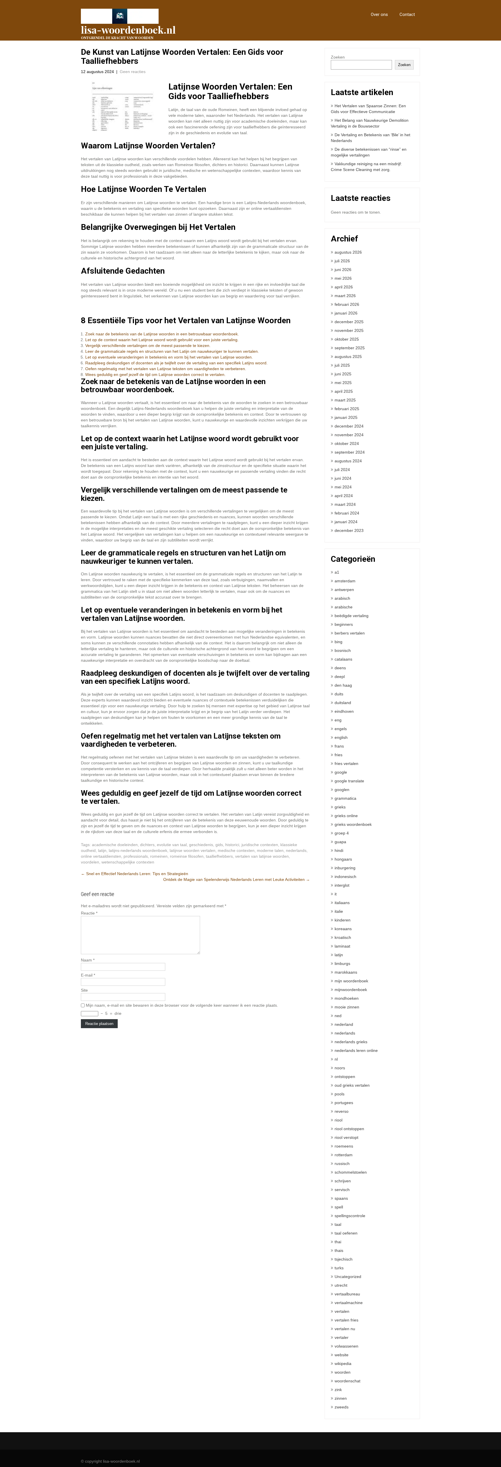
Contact (407, 14)
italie (339, 911)
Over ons (379, 14)
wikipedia (343, 1363)
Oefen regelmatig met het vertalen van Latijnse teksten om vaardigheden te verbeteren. (165, 368)
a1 (337, 572)
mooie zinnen (347, 1007)
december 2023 (349, 530)
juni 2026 (343, 269)
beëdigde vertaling (352, 615)
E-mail (88, 975)
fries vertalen (346, 763)
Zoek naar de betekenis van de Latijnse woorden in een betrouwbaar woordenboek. (162, 334)
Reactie (89, 913)
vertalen (342, 1311)
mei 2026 (343, 278)
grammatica (345, 798)
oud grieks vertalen (352, 1085)
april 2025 (344, 391)
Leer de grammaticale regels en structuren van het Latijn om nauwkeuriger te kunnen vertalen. (172, 351)
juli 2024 (342, 469)
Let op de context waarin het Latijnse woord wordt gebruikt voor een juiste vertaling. (162, 339)
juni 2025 (343, 374)
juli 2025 (342, 365)
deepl (340, 676)
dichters (147, 844)
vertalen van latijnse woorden (262, 856)
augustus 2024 (348, 461)
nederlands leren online (356, 1050)
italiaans (342, 902)
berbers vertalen (350, 633)
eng (338, 720)
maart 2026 (345, 295)
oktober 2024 (347, 443)
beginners (344, 624)
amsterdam (345, 581)
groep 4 (342, 833)
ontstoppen (345, 1076)
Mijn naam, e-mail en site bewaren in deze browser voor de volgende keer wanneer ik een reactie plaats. (182, 1005)
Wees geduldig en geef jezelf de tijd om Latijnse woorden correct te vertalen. (155, 374)
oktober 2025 (347, 339)
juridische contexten (260, 844)
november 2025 (349, 330)
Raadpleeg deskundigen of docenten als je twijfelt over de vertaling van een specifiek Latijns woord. (176, 363)
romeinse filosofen (187, 856)
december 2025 (349, 321)
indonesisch (345, 876)
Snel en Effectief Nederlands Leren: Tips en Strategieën (134, 873)
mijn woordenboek (351, 981)
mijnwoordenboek (351, 989)
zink (338, 1389)
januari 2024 (346, 521)
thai (338, 1241)
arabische (344, 607)
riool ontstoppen (349, 1128)
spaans (341, 1198)
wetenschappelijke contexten (127, 862)
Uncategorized (348, 1276)
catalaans (343, 659)
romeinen (159, 856)
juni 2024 (343, 478)
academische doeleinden (115, 844)
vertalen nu (345, 1328)
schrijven (343, 1181)
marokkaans (346, 972)
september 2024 (350, 452)
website (341, 1355)
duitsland (343, 702)
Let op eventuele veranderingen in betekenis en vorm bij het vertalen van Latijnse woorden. (169, 357)
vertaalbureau (347, 1294)
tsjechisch (344, 1259)
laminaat (342, 946)
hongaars (343, 859)
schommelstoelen (351, 1172)
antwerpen (344, 589)
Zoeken (338, 57)
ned (338, 1015)
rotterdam (344, 1154)
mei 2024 (343, 487)
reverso (341, 1111)
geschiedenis (201, 844)
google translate (349, 781)
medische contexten (236, 850)
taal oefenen (346, 1233)
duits (339, 694)
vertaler (341, 1337)
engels (341, 728)
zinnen (341, 1398)
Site (84, 990)
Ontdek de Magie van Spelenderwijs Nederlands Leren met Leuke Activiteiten (236, 879)
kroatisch (343, 937)
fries (338, 754)
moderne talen (270, 850)
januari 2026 (346, 313)
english (341, 737)
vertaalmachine (349, 1302)
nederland (344, 1024)
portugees (344, 1102)
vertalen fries (346, 1320)
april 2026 (344, 287)
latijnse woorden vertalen (192, 850)
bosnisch (343, 650)
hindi (339, 850)
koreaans (343, 928)
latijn (102, 850)
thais (339, 1250)
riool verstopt (346, 1137)
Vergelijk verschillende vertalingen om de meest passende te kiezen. (147, 345)
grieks (340, 807)
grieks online (346, 815)
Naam (88, 960)
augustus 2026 (348, 252)
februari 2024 (347, 513)
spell (339, 1207)
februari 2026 (347, 304)
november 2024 (349, 434)
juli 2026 (342, 261)
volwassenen (346, 1346)
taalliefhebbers (219, 856)
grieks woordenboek (353, 824)
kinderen (343, 920)
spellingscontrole (350, 1215)
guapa (340, 841)
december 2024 (349, 426)
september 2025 (350, 348)
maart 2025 (345, 400)
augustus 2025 (348, 356)
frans (339, 746)
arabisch (342, 598)
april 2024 (344, 495)
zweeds (341, 1407)
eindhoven (344, 711)
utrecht (341, 1285)
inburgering (345, 868)
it (336, 894)
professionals (136, 856)
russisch (342, 1163)
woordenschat (347, 1381)
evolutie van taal (172, 844)
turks (339, 1268)
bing (338, 641)
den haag (343, 685)
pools (339, 1094)
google (341, 772)
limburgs (342, 963)
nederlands (296, 850)
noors (340, 1068)
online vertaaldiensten (101, 856)
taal (338, 1224)
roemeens (344, 1146)
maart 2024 (345, 504)
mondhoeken (347, 998)
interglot (342, 885)
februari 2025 (347, 408)
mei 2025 (343, 382)
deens (340, 668)
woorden (343, 1372)
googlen (342, 789)
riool (338, 1120)
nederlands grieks (351, 1041)
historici (232, 844)
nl (336, 1059)
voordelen (90, 862)
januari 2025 (346, 417)
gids (219, 844)
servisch (342, 1189)
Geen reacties (133, 71)
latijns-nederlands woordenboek (138, 850)
